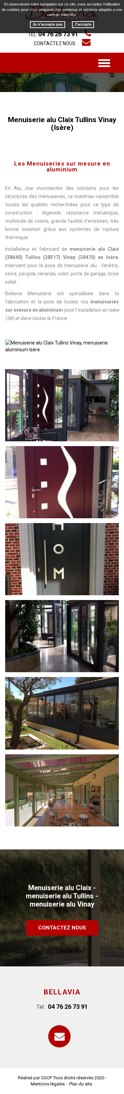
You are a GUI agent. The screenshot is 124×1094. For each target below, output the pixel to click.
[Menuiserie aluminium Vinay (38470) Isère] (62, 790)
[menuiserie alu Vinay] (62, 559)
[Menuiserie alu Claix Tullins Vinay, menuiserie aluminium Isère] (62, 346)
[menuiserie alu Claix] (62, 405)
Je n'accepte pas (47, 24)
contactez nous (62, 928)
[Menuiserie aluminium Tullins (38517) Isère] (62, 713)
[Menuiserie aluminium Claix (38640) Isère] (62, 636)
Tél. (53, 34)
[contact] (62, 1038)
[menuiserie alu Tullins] (62, 482)
